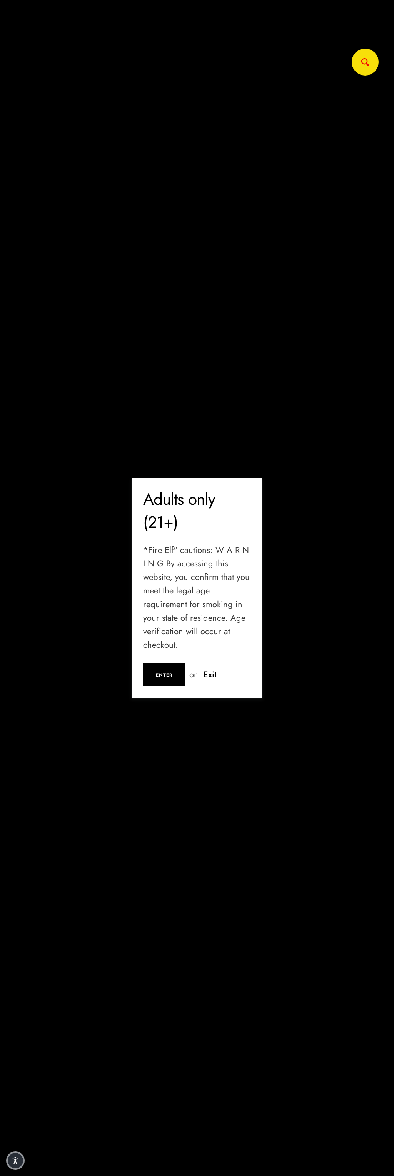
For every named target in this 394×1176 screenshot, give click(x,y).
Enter (164, 675)
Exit (210, 674)
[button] (15, 1160)
